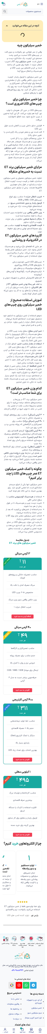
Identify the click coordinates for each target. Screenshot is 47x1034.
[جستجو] (4, 11)
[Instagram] (19, 985)
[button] (7, 26)
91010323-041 (17, 970)
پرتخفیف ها (14, 1009)
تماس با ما (15, 999)
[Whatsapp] (26, 985)
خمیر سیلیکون (36, 1008)
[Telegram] (33, 985)
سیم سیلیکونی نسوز (34, 1013)
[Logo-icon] (11, 985)
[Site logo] (22, 3)
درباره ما (16, 1019)
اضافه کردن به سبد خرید (22, 616)
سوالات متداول (13, 1014)
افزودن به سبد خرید (23, 690)
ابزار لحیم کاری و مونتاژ (33, 1017)
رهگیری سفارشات (13, 1004)
